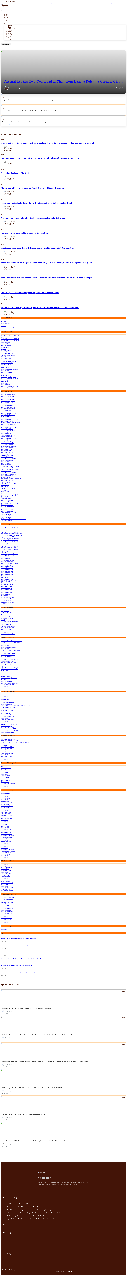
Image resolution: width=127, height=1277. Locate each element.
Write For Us (58, 1271)
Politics (10, 34)
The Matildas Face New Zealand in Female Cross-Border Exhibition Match (16, 965)
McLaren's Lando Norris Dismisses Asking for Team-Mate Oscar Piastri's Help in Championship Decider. (35, 1213)
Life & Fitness (11, 28)
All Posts (6, 14)
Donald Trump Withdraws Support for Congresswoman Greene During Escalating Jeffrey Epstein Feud (34, 1210)
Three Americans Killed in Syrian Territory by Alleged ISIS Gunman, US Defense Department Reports (46, 263)
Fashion (6, 20)
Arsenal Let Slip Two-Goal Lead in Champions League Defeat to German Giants (63, 81)
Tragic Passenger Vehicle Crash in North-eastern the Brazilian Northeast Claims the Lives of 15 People (46, 278)
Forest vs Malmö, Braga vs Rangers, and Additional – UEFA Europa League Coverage (27, 122)
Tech (9, 38)
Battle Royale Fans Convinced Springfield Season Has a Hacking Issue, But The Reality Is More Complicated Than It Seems (26, 945)
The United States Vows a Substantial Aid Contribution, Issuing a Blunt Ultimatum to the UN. (29, 111)
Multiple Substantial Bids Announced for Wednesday (21, 1204)
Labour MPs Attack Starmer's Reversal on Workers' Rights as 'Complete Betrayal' (88, 3)
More (5, 23)
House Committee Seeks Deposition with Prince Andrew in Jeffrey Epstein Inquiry (37, 203)
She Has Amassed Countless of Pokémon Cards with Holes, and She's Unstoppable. (37, 248)
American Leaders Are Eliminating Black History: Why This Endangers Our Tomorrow (40, 158)
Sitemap (70, 1271)
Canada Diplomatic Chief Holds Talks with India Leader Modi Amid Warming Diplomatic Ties (32, 1206)
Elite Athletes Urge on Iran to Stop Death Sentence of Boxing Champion (32, 188)
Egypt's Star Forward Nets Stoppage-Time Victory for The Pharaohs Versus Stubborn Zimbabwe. (33, 1219)
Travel (9, 39)
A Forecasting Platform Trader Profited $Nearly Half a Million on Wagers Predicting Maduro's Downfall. (48, 143)
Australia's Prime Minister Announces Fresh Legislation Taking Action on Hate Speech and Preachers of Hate (23, 972)
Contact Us (7, 41)
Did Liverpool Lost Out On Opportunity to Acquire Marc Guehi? (30, 293)
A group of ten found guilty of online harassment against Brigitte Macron (33, 218)
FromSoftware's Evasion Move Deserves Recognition (24, 233)
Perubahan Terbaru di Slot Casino (16, 173)
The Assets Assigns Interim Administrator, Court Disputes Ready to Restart (27, 1216)
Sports (9, 36)
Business (6, 16)
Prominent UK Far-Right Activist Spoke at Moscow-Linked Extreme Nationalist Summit (40, 307)
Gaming (10, 25)
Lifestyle (10, 30)
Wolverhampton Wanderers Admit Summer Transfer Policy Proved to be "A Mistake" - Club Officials (22, 958)
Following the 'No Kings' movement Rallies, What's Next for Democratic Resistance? (18, 938)
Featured (6, 22)
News (9, 31)
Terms (64, 1271)
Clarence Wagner (16, 88)
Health (9, 27)
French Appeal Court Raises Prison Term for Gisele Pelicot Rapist (48, 3)
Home (6, 13)
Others (9, 33)
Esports (6, 17)
